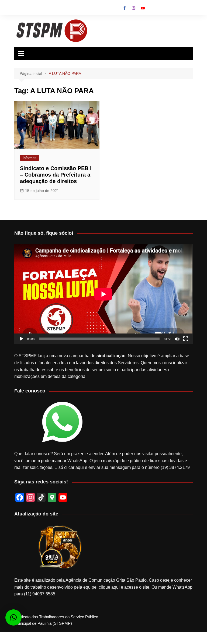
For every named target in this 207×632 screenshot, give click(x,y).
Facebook (124, 8)
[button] (13, 617)
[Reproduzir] (21, 339)
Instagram (134, 8)
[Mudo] (177, 339)
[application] (103, 294)
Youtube (143, 8)
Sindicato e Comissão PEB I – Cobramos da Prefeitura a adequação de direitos (56, 174)
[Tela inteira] (185, 339)
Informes (29, 158)
